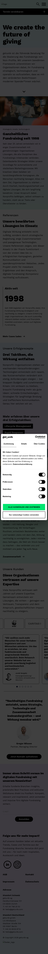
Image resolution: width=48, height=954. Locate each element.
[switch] (42, 482)
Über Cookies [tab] (39, 444)
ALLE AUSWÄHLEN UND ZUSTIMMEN (24, 507)
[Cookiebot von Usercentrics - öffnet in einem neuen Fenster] (35, 437)
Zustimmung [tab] (8, 444)
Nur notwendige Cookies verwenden (24, 515)
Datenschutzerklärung (22, 464)
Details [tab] (24, 444)
